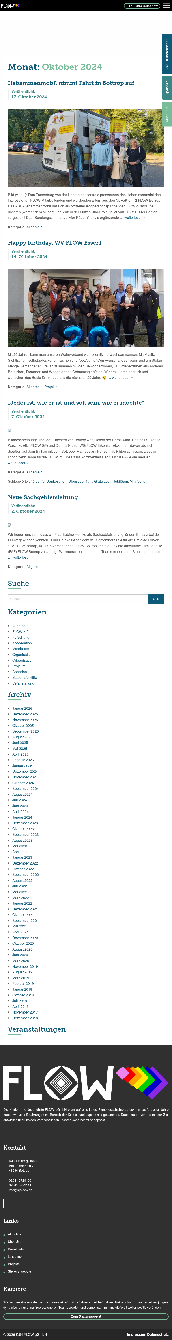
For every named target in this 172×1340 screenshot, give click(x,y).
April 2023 (20, 851)
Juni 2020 (20, 954)
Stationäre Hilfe (24, 677)
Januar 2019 (22, 989)
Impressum (136, 1334)
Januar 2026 (22, 708)
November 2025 (25, 719)
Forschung (20, 637)
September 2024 (25, 788)
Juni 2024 (20, 805)
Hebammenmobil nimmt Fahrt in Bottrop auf (71, 83)
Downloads (16, 1249)
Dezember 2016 (25, 1017)
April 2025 (20, 754)
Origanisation (23, 660)
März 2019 (20, 977)
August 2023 (22, 840)
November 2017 (25, 1012)
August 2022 (22, 880)
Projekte (51, 386)
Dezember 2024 (25, 771)
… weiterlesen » (132, 217)
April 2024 (20, 811)
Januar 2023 (22, 857)
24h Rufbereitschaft (142, 6)
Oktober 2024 (23, 782)
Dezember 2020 (25, 937)
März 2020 (20, 960)
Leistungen (16, 1256)
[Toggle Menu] (166, 5)
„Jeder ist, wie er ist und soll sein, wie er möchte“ (76, 402)
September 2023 (25, 834)
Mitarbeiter (138, 481)
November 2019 (25, 966)
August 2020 (22, 949)
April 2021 (20, 931)
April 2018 (20, 1006)
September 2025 (25, 731)
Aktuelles (14, 1234)
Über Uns (14, 1241)
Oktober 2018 (23, 995)
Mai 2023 (19, 845)
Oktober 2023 (23, 828)
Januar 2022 (22, 903)
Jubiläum (120, 481)
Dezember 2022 (25, 863)
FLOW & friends (24, 631)
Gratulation (103, 481)
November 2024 (25, 777)
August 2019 (22, 972)
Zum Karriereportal (86, 1316)
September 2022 (25, 874)
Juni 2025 (20, 742)
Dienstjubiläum (80, 481)
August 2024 (22, 794)
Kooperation (22, 643)
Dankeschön (56, 481)
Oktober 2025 (23, 725)
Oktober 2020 (23, 943)
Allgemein (34, 226)
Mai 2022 (19, 891)
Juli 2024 (19, 799)
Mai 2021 (19, 926)
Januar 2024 (22, 817)
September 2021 (25, 920)
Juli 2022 (19, 885)
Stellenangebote (19, 1271)
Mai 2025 (19, 748)
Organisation (22, 654)
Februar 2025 (23, 759)
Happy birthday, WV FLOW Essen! (54, 242)
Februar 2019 (23, 983)
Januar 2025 (22, 765)
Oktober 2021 (23, 914)
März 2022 (20, 897)
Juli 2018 (19, 1000)
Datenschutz (158, 1334)
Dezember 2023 (25, 823)
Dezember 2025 (25, 714)
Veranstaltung (23, 683)
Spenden (19, 671)
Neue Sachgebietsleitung (43, 497)
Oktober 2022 (23, 868)
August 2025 (22, 736)
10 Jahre (38, 481)
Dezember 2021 (25, 909)
